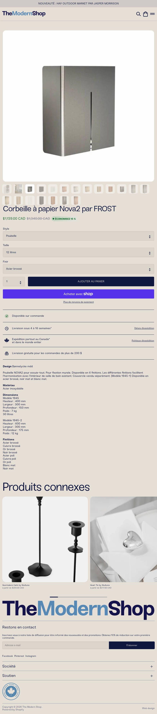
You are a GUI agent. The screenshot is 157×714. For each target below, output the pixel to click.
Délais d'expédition (144, 328)
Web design (148, 708)
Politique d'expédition (143, 340)
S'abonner (131, 645)
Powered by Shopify (13, 709)
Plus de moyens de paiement (78, 302)
